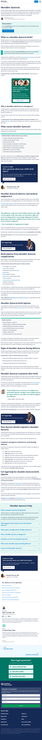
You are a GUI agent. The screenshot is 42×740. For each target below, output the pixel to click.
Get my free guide (26, 721)
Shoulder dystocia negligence (7, 203)
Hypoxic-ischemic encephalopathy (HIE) (11, 280)
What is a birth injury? (6, 585)
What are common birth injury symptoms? (11, 587)
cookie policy (13, 733)
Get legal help (4, 724)
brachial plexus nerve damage (27, 57)
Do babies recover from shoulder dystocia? (14, 539)
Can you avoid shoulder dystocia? (11, 548)
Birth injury (3, 4)
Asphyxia (5, 268)
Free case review (7, 30)
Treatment (3, 719)
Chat (37, 1)
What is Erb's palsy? (6, 594)
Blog (23, 719)
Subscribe (21, 705)
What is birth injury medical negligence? (10, 599)
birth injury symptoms (20, 307)
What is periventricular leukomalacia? (10, 597)
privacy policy (3, 733)
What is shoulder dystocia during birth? (13, 510)
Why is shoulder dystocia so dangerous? (13, 534)
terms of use (8, 733)
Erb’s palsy (16, 270)
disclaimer (18, 733)
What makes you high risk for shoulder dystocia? (16, 530)
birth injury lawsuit (35, 382)
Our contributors (26, 724)
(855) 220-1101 (13, 297)
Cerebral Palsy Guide (4, 1)
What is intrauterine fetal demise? (9, 590)
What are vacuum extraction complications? (11, 592)
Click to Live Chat (22, 297)
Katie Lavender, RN (8, 612)
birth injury (7, 121)
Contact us (24, 716)
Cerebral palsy (6, 276)
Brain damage (6, 272)
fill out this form (19, 498)
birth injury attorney (18, 483)
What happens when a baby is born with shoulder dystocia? (16, 524)
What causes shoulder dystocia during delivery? (16, 543)
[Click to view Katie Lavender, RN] (2, 18)
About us (24, 713)
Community (4, 721)
